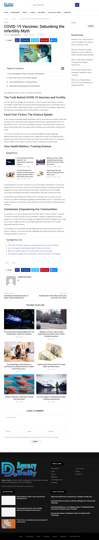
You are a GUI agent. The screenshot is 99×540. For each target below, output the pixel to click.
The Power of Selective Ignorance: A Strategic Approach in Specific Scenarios (33, 245)
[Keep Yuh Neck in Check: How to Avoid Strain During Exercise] (8, 500)
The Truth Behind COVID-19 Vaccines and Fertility (26, 74)
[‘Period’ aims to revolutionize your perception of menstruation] (8, 523)
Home (6, 12)
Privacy (77, 471)
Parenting (54, 482)
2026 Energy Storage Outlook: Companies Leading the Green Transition (81, 72)
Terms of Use (79, 468)
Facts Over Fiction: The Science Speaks (23, 78)
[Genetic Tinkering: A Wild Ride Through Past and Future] (19, 384)
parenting (67, 12)
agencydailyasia (15, 35)
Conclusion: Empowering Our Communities (24, 86)
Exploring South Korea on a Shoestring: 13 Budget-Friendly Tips (71, 496)
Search (77, 5)
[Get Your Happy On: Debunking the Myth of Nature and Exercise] (51, 384)
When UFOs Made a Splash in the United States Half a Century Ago (30, 251)
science (32, 12)
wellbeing (41, 12)
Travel (53, 471)
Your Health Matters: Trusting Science (23, 82)
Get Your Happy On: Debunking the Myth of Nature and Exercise (29, 248)
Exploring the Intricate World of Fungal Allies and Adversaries (55, 172)
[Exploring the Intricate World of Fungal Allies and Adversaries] (40, 173)
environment (15, 12)
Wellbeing (54, 477)
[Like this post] (18, 40)
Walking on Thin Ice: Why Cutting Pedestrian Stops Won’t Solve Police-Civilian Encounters (51, 334)
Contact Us (78, 474)
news (6, 263)
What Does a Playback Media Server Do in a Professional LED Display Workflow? (82, 82)
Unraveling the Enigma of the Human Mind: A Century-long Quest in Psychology (34, 254)
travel (25, 12)
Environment (55, 468)
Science (53, 474)
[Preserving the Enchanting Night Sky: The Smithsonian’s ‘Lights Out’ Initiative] (10, 162)
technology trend (54, 12)
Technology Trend (56, 479)
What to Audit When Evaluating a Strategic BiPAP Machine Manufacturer (82, 62)
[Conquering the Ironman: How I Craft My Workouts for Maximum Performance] (8, 512)
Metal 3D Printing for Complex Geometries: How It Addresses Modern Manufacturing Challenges (82, 52)
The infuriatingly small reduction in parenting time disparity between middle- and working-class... (19, 367)
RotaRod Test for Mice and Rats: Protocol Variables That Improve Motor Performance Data (82, 42)
